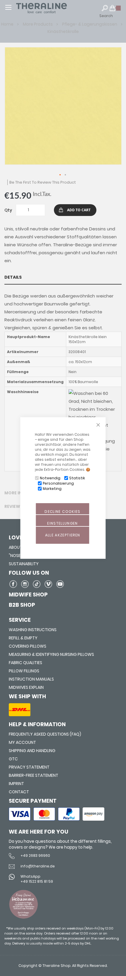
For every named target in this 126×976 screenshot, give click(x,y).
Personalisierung (58, 483)
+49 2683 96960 (35, 855)
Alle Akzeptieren (62, 535)
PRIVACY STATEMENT (29, 767)
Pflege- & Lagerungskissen (90, 24)
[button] (60, 175)
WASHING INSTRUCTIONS (33, 630)
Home (7, 24)
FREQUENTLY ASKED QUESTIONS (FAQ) (45, 734)
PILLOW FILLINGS (24, 671)
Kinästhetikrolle (63, 31)
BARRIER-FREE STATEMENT (33, 775)
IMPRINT (16, 784)
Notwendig (50, 477)
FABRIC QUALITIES (25, 663)
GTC (13, 759)
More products (38, 24)
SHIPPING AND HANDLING (32, 751)
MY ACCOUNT (22, 742)
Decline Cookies (62, 511)
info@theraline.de (38, 866)
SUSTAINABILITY (24, 564)
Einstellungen (62, 523)
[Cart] (115, 10)
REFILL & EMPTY (23, 638)
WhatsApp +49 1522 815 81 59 (37, 879)
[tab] (63, 277)
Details (13, 277)
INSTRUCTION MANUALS (31, 679)
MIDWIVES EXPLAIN (26, 687)
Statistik (77, 477)
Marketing (52, 488)
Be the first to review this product (42, 182)
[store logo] (52, 8)
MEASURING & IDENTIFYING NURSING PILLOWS (51, 654)
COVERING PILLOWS (27, 646)
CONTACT (19, 792)
